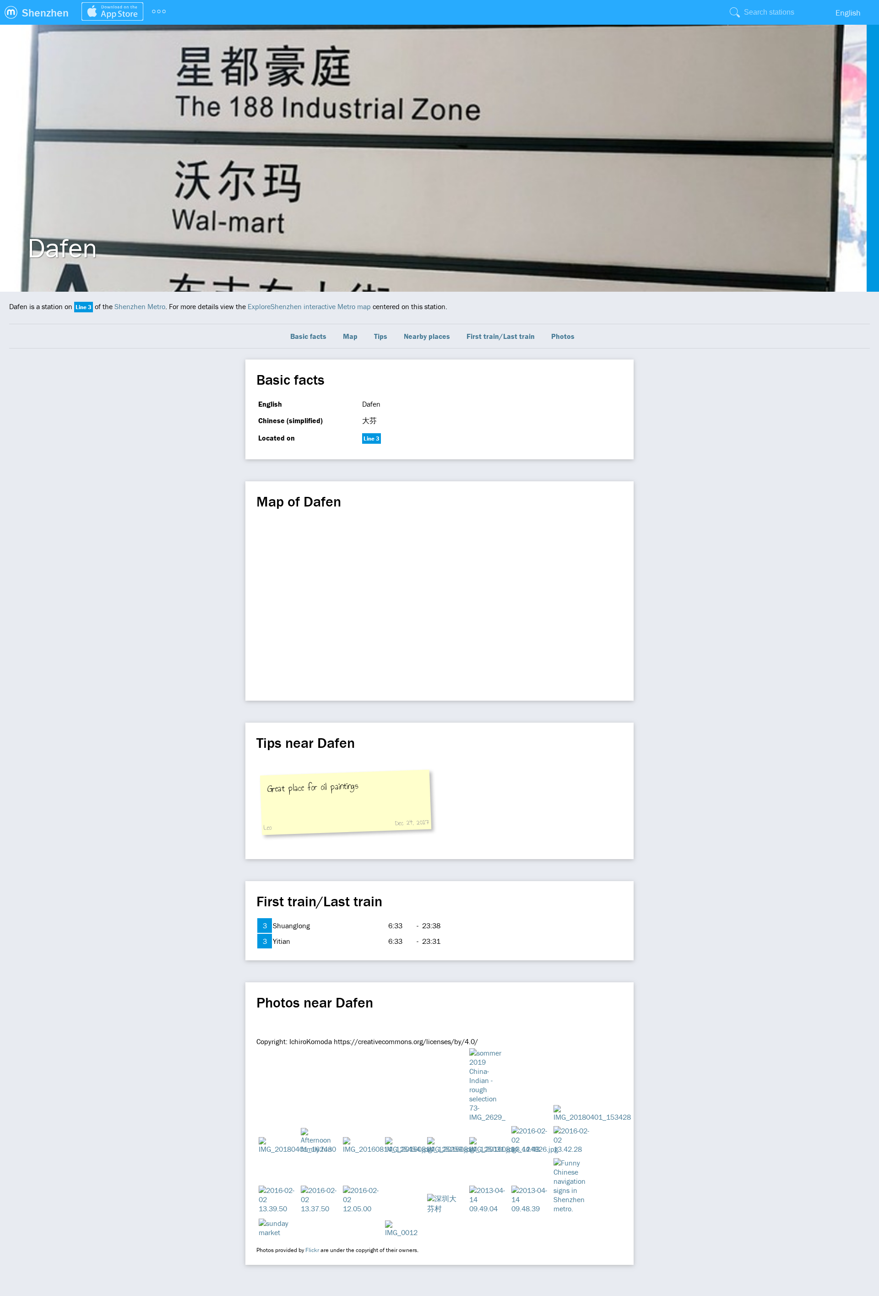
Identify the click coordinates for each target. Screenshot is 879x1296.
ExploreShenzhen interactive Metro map (309, 306)
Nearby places (427, 336)
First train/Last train (501, 336)
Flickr (312, 1250)
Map (350, 336)
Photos (563, 336)
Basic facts (308, 336)
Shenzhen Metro (139, 306)
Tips (380, 336)
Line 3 (84, 307)
